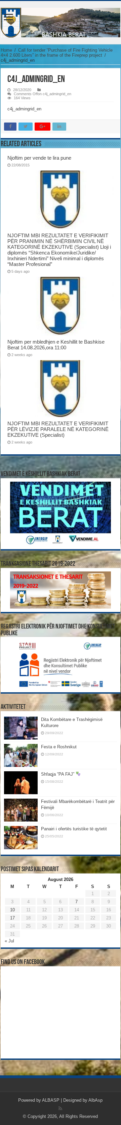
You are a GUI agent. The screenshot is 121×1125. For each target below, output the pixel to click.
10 (12, 909)
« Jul (9, 940)
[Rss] (60, 1108)
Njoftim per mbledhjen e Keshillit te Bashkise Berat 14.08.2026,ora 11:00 (56, 344)
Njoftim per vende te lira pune (39, 158)
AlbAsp (95, 1100)
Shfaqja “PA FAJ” (58, 774)
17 (12, 917)
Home (6, 50)
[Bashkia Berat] (60, 22)
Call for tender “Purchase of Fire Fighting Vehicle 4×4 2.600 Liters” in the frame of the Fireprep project (57, 53)
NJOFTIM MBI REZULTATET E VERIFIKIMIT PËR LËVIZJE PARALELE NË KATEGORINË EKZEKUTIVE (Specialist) (58, 429)
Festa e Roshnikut (59, 746)
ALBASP (50, 1100)
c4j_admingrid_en (24, 108)
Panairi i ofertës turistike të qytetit (74, 828)
